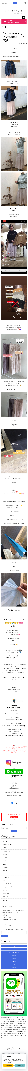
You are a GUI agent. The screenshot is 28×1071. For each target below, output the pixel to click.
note (14, 964)
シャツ (4, 860)
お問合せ (5, 915)
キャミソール (6, 877)
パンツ (4, 874)
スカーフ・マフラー (8, 890)
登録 (4, 935)
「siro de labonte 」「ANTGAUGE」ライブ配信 (12, 37)
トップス (5, 854)
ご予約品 (5, 900)
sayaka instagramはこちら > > (14, 719)
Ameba (14, 968)
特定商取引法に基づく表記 (9, 919)
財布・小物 (5, 896)
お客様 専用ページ (7, 844)
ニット (4, 864)
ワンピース (5, 857)
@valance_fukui (14, 765)
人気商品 (5, 847)
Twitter (14, 949)
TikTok (14, 961)
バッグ (4, 880)
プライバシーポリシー (8, 917)
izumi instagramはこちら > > (14, 717)
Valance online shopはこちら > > (13, 713)
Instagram (14, 946)
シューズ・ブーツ (7, 883)
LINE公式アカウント (14, 952)
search (15, 3)
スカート (5, 870)
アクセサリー (6, 893)
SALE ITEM (5, 841)
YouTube (14, 958)
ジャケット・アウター (8, 851)
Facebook (14, 955)
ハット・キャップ (7, 887)
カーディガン (6, 867)
